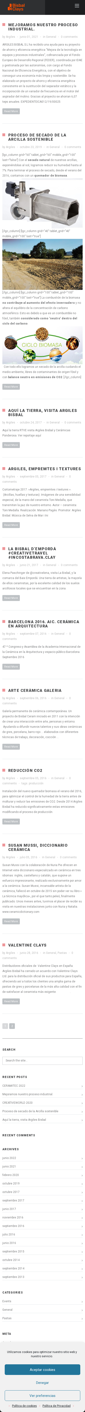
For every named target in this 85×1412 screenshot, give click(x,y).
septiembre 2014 (13, 1268)
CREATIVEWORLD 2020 (17, 1102)
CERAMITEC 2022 (13, 1085)
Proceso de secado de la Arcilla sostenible (37, 137)
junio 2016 (9, 1243)
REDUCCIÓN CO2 (25, 770)
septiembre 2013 (13, 1277)
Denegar (42, 1383)
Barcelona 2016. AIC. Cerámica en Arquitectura (43, 624)
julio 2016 (8, 1234)
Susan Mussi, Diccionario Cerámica (38, 847)
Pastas (62, 953)
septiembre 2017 (13, 1200)
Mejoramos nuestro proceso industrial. (43, 27)
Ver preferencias (42, 1396)
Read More (11, 111)
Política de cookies (24, 1406)
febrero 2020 (10, 1175)
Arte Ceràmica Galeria (35, 690)
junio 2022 (9, 1158)
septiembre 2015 (13, 1251)
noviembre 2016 (12, 1217)
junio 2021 (9, 1166)
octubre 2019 (11, 1183)
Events (6, 1301)
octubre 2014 (11, 1260)
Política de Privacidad (56, 1406)
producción (36, 783)
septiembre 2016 (13, 1226)
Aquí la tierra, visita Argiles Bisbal (42, 412)
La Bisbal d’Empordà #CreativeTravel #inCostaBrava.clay (32, 553)
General (51, 36)
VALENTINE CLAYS (27, 945)
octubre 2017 (11, 1192)
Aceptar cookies (42, 1370)
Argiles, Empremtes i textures (44, 469)
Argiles (10, 36)
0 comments (69, 36)
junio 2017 (9, 1209)
